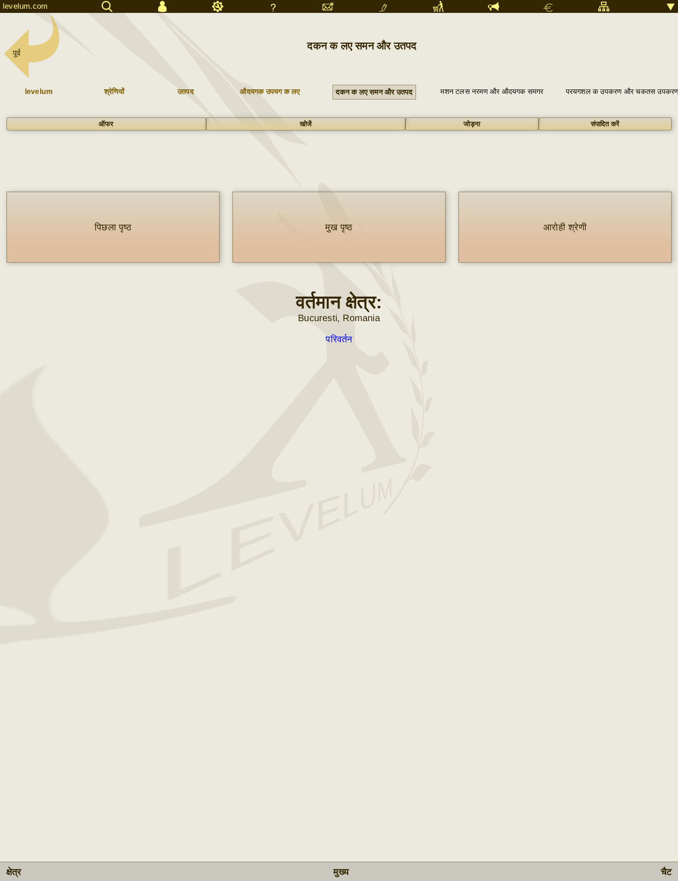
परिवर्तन (339, 339)
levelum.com (25, 6)
